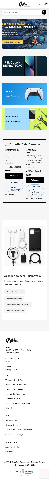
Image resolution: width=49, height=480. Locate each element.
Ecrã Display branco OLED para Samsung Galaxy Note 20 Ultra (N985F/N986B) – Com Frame (34, 160)
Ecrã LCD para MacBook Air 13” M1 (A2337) (12, 158)
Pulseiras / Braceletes (15, 311)
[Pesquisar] (44, 12)
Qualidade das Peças (14, 434)
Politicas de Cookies (14, 389)
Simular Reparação (13, 425)
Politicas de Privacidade (15, 385)
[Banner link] (24, 66)
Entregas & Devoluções (15, 399)
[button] (3, 4)
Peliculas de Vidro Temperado (18, 304)
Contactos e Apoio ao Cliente (17, 403)
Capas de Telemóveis (15, 292)
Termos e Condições (14, 380)
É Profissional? (11, 420)
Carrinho (9, 452)
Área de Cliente (12, 447)
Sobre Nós (10, 408)
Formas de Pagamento (15, 394)
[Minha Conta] (39, 4)
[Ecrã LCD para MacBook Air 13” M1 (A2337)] (14, 151)
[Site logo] (25, 4)
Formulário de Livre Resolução (18, 430)
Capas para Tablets (14, 298)
